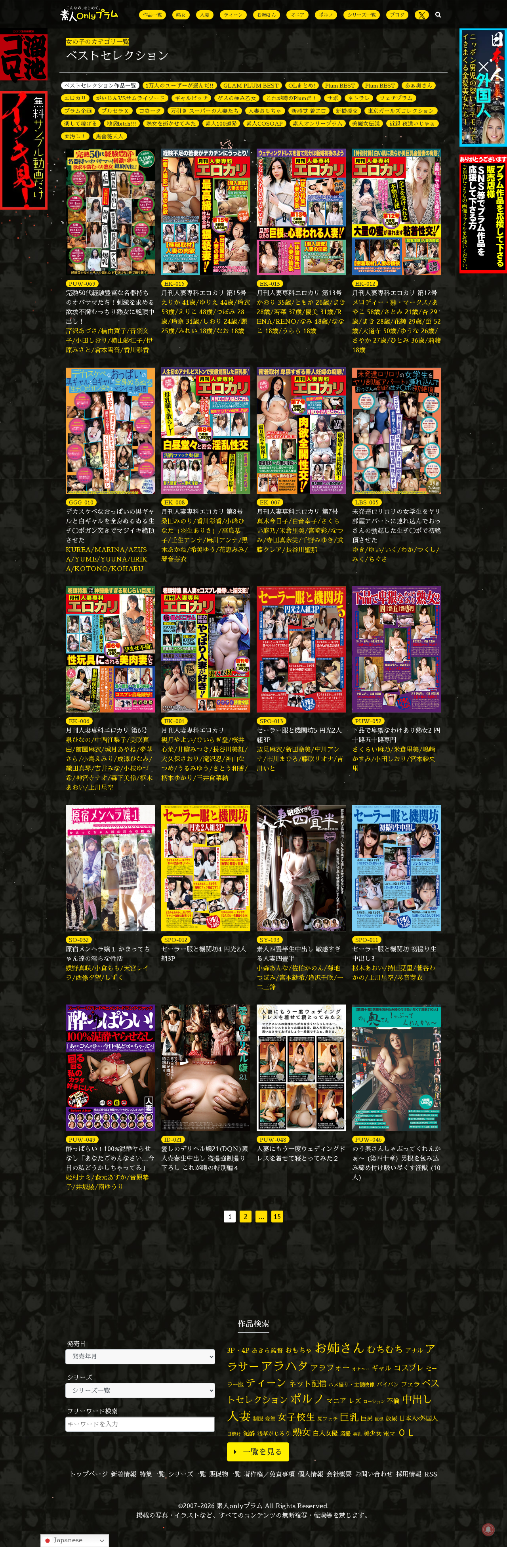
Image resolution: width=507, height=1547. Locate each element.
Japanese (67, 1540)
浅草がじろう (273, 1433)
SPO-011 (366, 939)
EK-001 (174, 721)
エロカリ (75, 98)
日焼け (234, 1433)
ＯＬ (406, 1432)
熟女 (181, 14)
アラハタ (285, 1366)
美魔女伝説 (366, 123)
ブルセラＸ (115, 111)
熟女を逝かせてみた (171, 123)
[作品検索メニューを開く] (438, 14)
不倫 (393, 1400)
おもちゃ (298, 1350)
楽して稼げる (80, 123)
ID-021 (173, 1139)
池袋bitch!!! (121, 123)
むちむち (385, 1349)
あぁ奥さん (419, 85)
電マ (389, 1433)
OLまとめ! (302, 85)
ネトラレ (359, 98)
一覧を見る (262, 1451)
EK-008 (174, 502)
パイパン (388, 1384)
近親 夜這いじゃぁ (412, 123)
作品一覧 (152, 14)
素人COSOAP (264, 123)
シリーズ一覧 (361, 14)
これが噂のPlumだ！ (291, 98)
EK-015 (174, 283)
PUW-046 (368, 1139)
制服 (258, 1418)
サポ (332, 98)
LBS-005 (367, 502)
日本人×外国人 (418, 1418)
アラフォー (330, 1367)
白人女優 (325, 1433)
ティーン (233, 14)
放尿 (391, 1418)
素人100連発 (221, 123)
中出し (417, 1399)
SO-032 (79, 939)
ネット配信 (307, 1383)
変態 (270, 1418)
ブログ (397, 14)
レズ (355, 1400)
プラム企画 (78, 111)
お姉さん (266, 14)
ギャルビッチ (191, 98)
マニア (297, 14)
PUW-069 (82, 283)
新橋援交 (347, 111)
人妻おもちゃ (265, 111)
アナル (414, 1350)
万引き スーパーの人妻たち (205, 111)
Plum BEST (340, 85)
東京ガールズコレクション (401, 111)
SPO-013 (271, 721)
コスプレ (409, 1368)
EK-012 (365, 283)
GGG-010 (81, 502)
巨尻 (367, 1418)
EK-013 (270, 283)
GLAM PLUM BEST (251, 85)
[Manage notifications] (488, 1529)
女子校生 (296, 1417)
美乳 (357, 1434)
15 (277, 1216)
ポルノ (326, 14)
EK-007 (270, 502)
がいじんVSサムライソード (130, 98)
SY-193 (270, 939)
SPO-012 (175, 939)
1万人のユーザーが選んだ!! (179, 85)
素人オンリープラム (318, 123)
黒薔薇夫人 (110, 136)
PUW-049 (82, 1139)
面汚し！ (75, 136)
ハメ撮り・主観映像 (351, 1384)
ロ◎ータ (150, 111)
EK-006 (79, 721)
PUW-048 (273, 1139)
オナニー (361, 1369)
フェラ (410, 1383)
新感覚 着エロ (309, 111)
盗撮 (345, 1434)
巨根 (379, 1419)
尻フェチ (327, 1418)
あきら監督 (267, 1350)
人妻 (205, 14)
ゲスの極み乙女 (236, 98)
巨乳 (349, 1417)
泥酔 (249, 1433)
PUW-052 (368, 721)
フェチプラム (396, 98)
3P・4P (238, 1350)
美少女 (372, 1433)
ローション (374, 1401)
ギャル (382, 1368)
